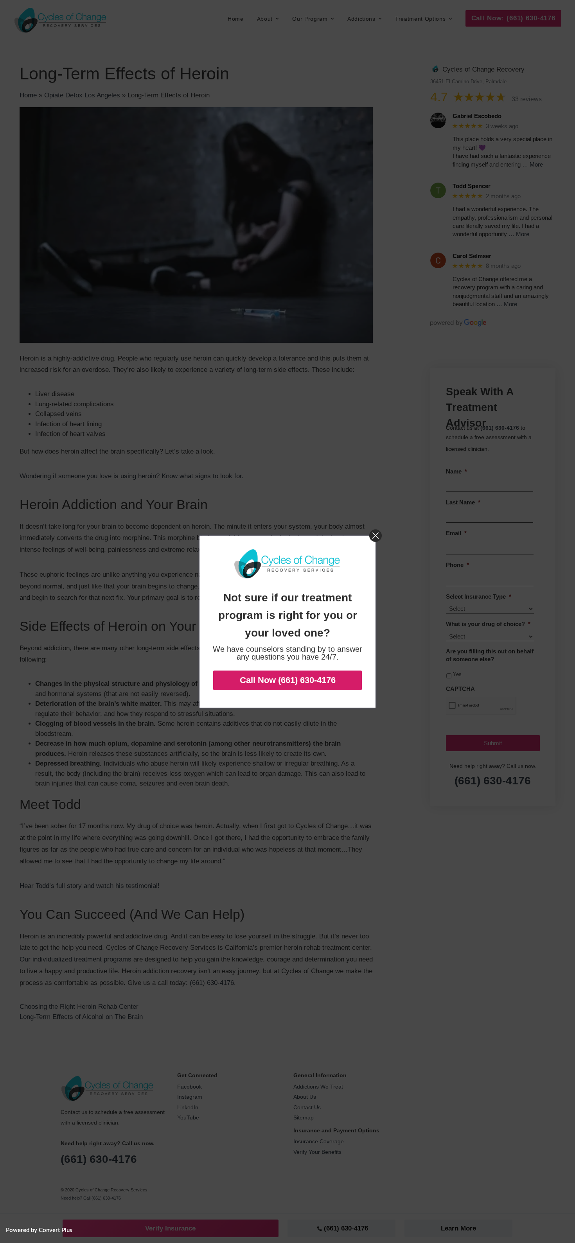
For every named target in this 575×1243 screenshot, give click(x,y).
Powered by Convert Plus (39, 1230)
